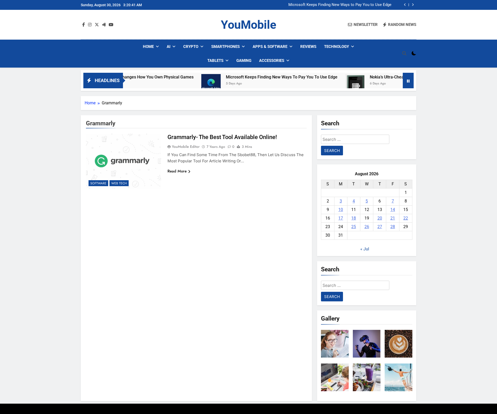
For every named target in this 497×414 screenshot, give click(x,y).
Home (148, 46)
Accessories (271, 60)
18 (353, 218)
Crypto (190, 46)
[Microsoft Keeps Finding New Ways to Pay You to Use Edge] (194, 83)
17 (340, 218)
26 (366, 226)
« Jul (364, 248)
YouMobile (248, 25)
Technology (336, 46)
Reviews (308, 46)
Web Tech (119, 183)
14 (392, 209)
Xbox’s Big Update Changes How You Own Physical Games (123, 77)
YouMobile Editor (186, 146)
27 (379, 226)
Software (98, 183)
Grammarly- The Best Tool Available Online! (222, 137)
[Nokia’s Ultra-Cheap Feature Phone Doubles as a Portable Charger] (338, 83)
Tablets (215, 60)
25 (353, 226)
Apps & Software (270, 46)
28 (392, 226)
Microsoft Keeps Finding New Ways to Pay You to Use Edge (339, 5)
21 (392, 218)
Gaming (243, 60)
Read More (177, 171)
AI (168, 46)
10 (340, 209)
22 (405, 218)
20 (379, 218)
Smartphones (225, 46)
